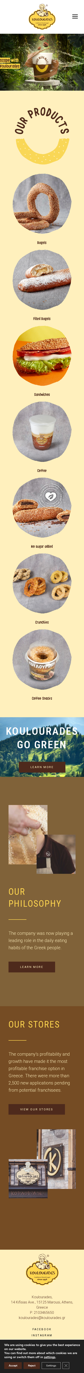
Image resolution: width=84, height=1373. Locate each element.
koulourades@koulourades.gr (42, 1318)
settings (49, 1357)
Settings (51, 1365)
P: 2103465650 (42, 1312)
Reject (31, 1365)
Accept (13, 1365)
